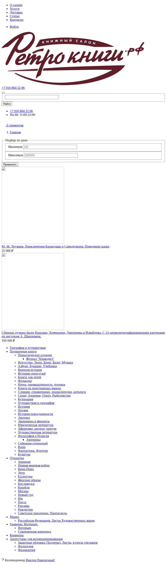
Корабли (24, 487)
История (24, 406)
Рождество (25, 509)
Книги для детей (29, 377)
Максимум (15, 155)
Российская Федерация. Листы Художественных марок (56, 520)
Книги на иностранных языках (39, 388)
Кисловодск (26, 484)
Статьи (15, 16)
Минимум (15, 146)
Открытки (17, 458)
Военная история (30, 370)
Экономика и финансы (34, 421)
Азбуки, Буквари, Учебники (37, 366)
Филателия (25, 546)
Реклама (23, 506)
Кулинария (25, 399)
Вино (21, 447)
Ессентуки (25, 476)
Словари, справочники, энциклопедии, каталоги (52, 392)
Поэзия (23, 410)
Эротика (24, 417)
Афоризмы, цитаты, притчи (37, 428)
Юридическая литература (35, 425)
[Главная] (73, 84)
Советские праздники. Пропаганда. (42, 513)
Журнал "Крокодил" (40, 359)
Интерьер (24, 528)
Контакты (16, 19)
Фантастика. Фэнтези (33, 450)
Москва (23, 491)
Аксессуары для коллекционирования (36, 539)
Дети (21, 472)
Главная (15, 132)
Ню (20, 498)
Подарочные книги (23, 351)
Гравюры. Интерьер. (24, 524)
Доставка (16, 12)
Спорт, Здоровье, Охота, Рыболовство (44, 395)
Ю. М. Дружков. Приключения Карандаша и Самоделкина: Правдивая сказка (55, 246)
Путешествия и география (36, 403)
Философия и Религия (33, 436)
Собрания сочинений (33, 443)
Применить (10, 164)
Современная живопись (34, 531)
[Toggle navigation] (3, 92)
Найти (7, 103)
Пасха (22, 502)
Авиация (24, 461)
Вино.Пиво (26, 469)
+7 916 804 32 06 (13, 87)
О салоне (16, 5)
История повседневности (35, 414)
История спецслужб (32, 373)
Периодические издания (35, 355)
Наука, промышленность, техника (41, 384)
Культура (24, 454)
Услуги (15, 8)
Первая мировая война (33, 465)
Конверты (17, 535)
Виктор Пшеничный (40, 560)
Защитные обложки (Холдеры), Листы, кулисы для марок (58, 542)
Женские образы (29, 480)
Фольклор (25, 381)
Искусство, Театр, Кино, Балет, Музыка (45, 362)
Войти (14, 26)
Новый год (25, 495)
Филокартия (26, 550)
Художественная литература (37, 432)
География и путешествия (28, 347)
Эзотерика (33, 439)
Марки (14, 517)
